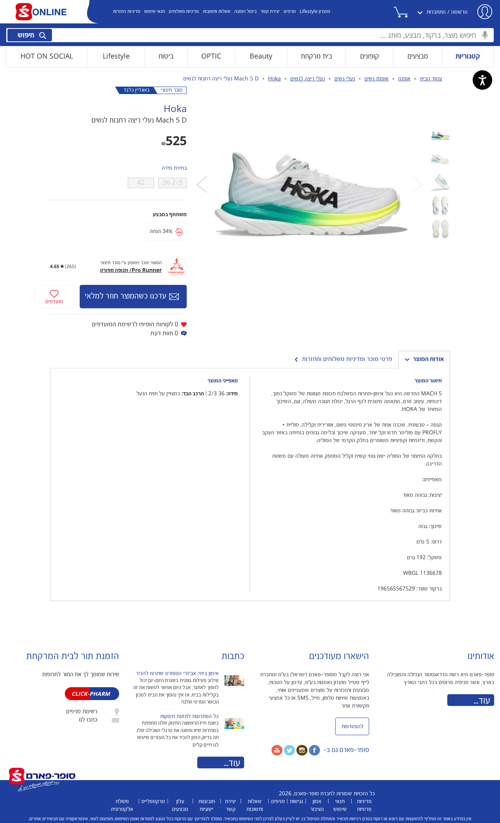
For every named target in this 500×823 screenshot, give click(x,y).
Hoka (274, 79)
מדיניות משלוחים (184, 11)
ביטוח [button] (166, 56)
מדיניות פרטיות (364, 805)
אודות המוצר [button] (428, 359)
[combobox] (250, 35)
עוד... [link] (482, 701)
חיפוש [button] (27, 35)
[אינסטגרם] (301, 750)
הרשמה (459, 12)
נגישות (296, 801)
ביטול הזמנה (245, 11)
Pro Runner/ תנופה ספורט (131, 270)
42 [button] (141, 182)
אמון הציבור (317, 805)
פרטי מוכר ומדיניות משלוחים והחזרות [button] (347, 359)
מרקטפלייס (153, 801)
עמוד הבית (431, 79)
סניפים (290, 11)
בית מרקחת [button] (316, 56)
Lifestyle (116, 56)
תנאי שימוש (154, 11)
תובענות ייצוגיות (206, 805)
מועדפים (54, 301)
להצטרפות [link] (352, 726)
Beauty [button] (261, 56)
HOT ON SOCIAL (46, 56)
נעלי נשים (344, 79)
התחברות (436, 12)
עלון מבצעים (180, 805)
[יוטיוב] (276, 750)
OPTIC (211, 56)
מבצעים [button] (417, 56)
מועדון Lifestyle (315, 11)
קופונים (369, 56)
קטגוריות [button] (467, 56)
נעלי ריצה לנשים (307, 79)
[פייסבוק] (314, 750)
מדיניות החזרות (126, 11)
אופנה (404, 79)
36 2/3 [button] (172, 182)
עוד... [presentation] (232, 763)
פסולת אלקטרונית (122, 805)
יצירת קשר (270, 11)
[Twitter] (289, 750)
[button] (409, 12)
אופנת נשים (376, 79)
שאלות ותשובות (216, 11)
